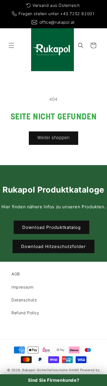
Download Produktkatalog (51, 227)
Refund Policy (25, 312)
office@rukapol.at (57, 22)
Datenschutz (24, 299)
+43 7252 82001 (77, 13)
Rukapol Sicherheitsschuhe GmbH (50, 370)
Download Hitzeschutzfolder (53, 246)
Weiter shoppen (53, 138)
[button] (11, 45)
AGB (15, 273)
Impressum (22, 287)
